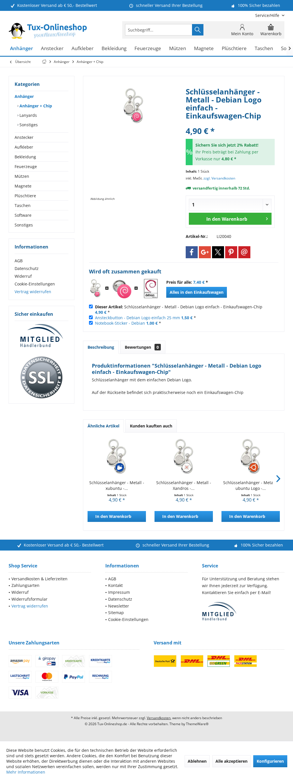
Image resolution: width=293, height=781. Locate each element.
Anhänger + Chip (35, 106)
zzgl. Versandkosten (219, 178)
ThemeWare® (197, 723)
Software (23, 215)
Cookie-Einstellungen (35, 284)
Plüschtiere (25, 195)
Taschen (23, 205)
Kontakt (115, 585)
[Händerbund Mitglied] (41, 336)
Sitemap (116, 612)
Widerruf (23, 276)
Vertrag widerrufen (33, 291)
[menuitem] (267, 15)
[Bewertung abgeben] (230, 123)
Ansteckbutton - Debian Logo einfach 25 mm (137, 317)
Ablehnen (197, 761)
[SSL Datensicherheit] (41, 377)
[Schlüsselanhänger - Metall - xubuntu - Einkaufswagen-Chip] (117, 457)
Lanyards (27, 115)
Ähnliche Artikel (103, 426)
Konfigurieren (270, 761)
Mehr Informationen (25, 772)
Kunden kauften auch (151, 426)
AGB (19, 260)
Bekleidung (25, 156)
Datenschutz (27, 268)
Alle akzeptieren (231, 761)
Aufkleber (24, 147)
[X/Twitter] (218, 252)
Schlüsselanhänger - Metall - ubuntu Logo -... (250, 485)
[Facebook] (192, 252)
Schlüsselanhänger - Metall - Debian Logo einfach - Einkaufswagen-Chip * (178, 309)
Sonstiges (28, 124)
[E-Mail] (244, 252)
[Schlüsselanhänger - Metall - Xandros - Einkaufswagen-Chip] (184, 457)
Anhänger (24, 96)
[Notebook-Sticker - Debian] (151, 288)
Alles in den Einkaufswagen (196, 292)
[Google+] (205, 252)
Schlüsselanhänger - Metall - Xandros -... (183, 485)
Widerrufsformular (29, 599)
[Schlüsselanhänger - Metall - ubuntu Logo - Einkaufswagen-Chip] (250, 457)
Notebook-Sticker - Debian (120, 323)
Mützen (22, 176)
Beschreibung (101, 347)
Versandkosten (159, 717)
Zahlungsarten (25, 585)
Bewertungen (142, 347)
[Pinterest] (231, 252)
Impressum (119, 592)
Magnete (23, 186)
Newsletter (118, 606)
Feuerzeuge (26, 166)
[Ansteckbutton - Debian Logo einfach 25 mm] (121, 288)
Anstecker (24, 137)
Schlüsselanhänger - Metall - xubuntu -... (116, 485)
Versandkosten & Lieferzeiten (39, 578)
